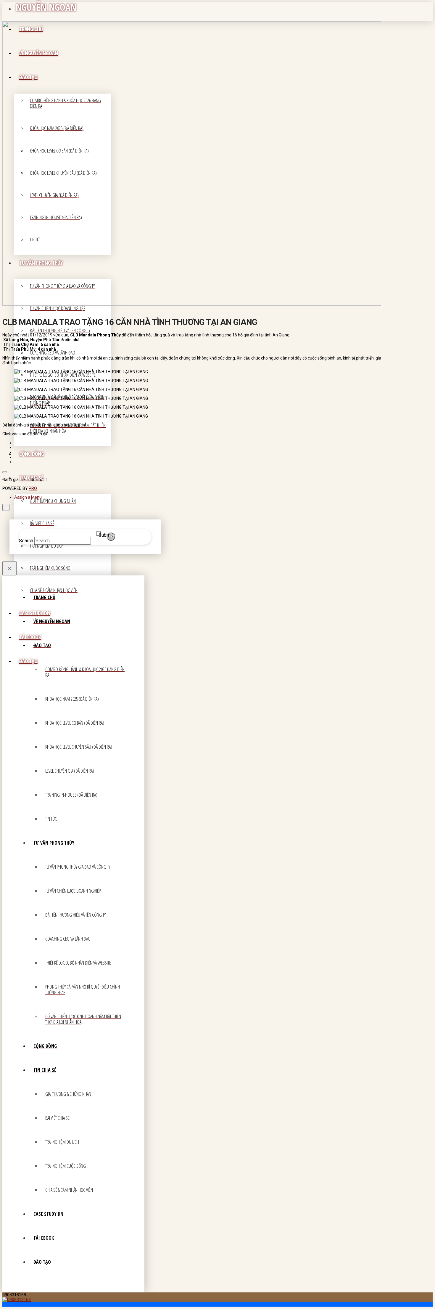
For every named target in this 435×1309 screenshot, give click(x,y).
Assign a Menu (28, 497)
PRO (33, 488)
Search (26, 540)
